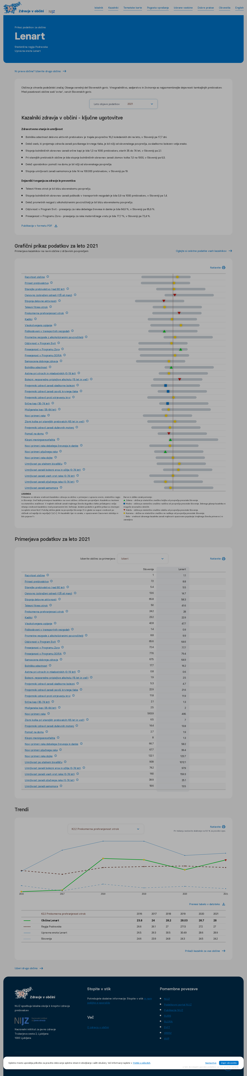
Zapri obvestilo (229, 1063)
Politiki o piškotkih (141, 1062)
